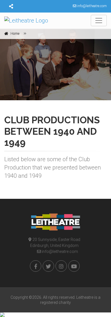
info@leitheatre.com (59, 251)
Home (15, 34)
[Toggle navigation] (99, 20)
